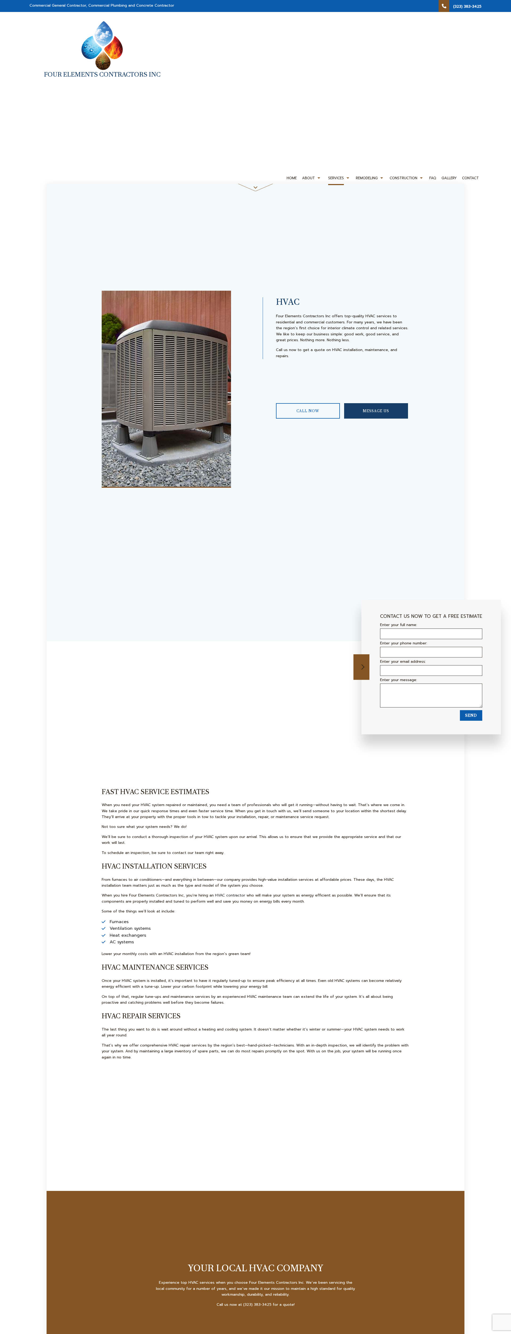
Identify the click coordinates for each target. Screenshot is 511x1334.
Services (336, 178)
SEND (471, 715)
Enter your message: (398, 680)
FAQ (432, 178)
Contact (470, 178)
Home (292, 178)
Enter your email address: (403, 662)
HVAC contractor (230, 895)
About (308, 178)
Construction (403, 178)
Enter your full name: (398, 625)
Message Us (376, 410)
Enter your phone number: (403, 643)
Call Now (307, 410)
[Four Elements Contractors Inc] (102, 45)
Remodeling (367, 178)
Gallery (449, 178)
